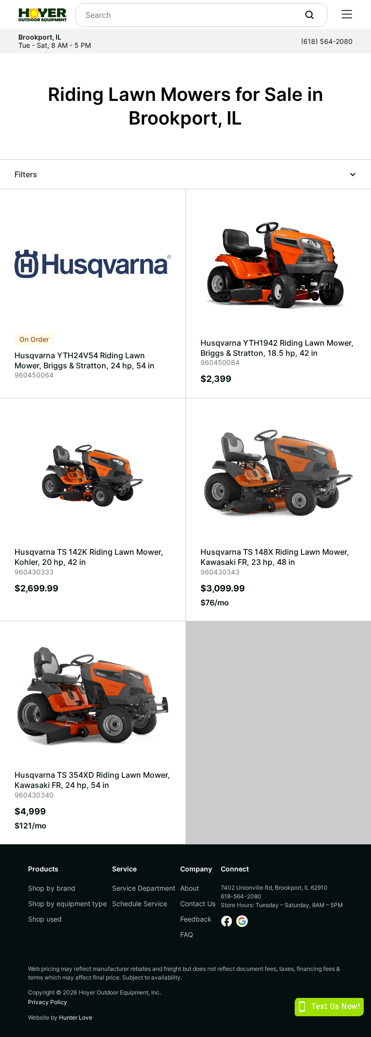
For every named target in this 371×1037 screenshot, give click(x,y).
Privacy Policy (47, 1002)
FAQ (186, 934)
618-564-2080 (241, 896)
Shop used (45, 919)
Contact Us (197, 903)
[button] (346, 14)
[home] (42, 14)
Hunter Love (75, 1017)
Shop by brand (51, 888)
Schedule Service (139, 903)
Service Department (143, 888)
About (189, 888)
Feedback (196, 919)
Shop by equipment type (67, 903)
